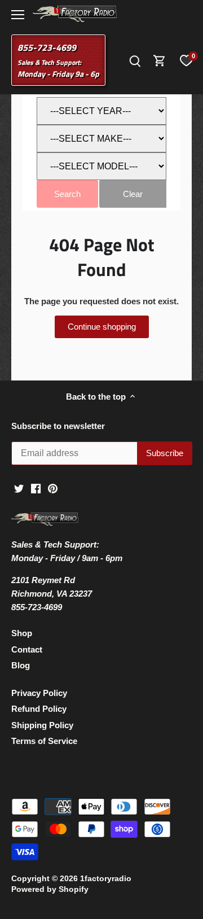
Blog (20, 665)
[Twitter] (19, 487)
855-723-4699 (46, 47)
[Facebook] (36, 487)
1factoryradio (105, 878)
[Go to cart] (159, 60)
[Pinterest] (53, 487)
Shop (21, 633)
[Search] (134, 60)
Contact (26, 649)
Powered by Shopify (50, 889)
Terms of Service (44, 741)
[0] (186, 60)
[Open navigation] (17, 14)
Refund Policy (39, 709)
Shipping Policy (42, 725)
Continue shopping (102, 326)
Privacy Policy (39, 693)
